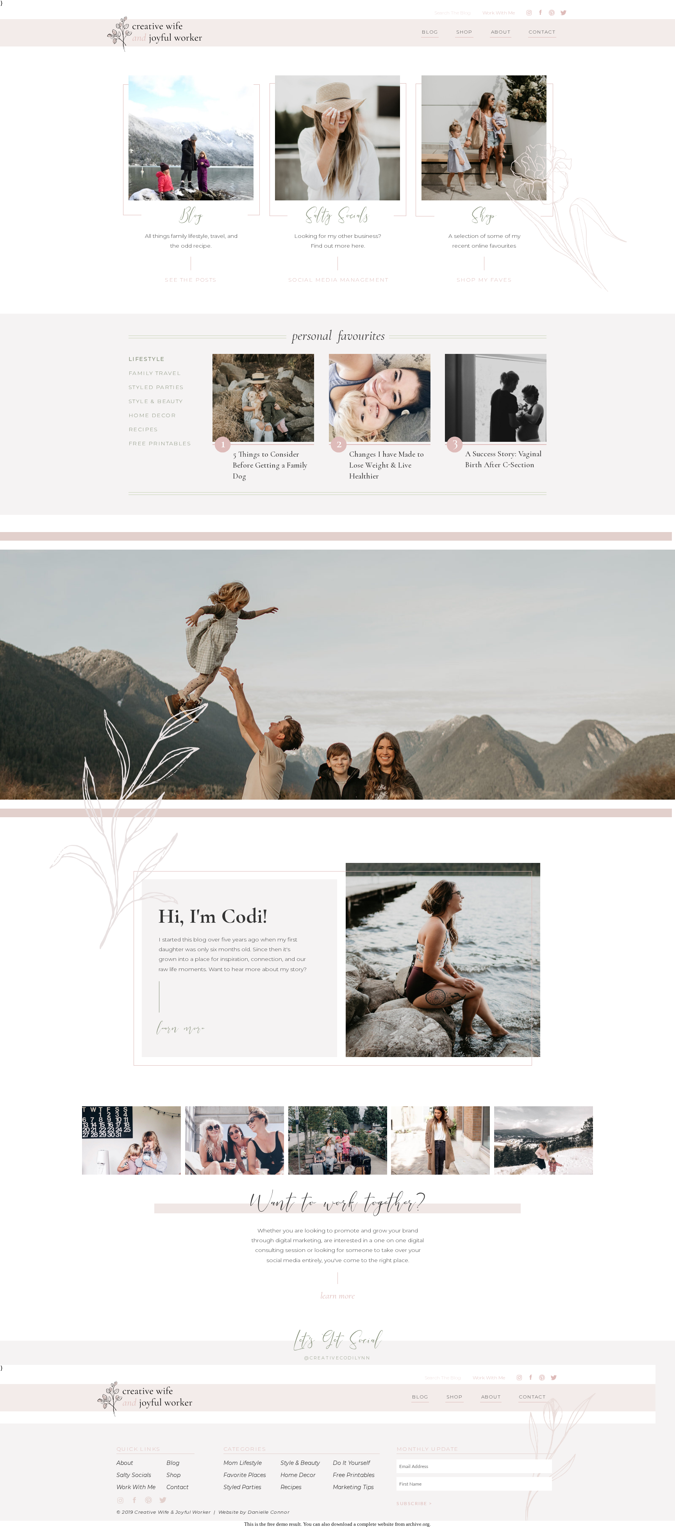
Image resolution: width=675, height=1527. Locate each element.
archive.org (418, 1524)
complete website (375, 1524)
